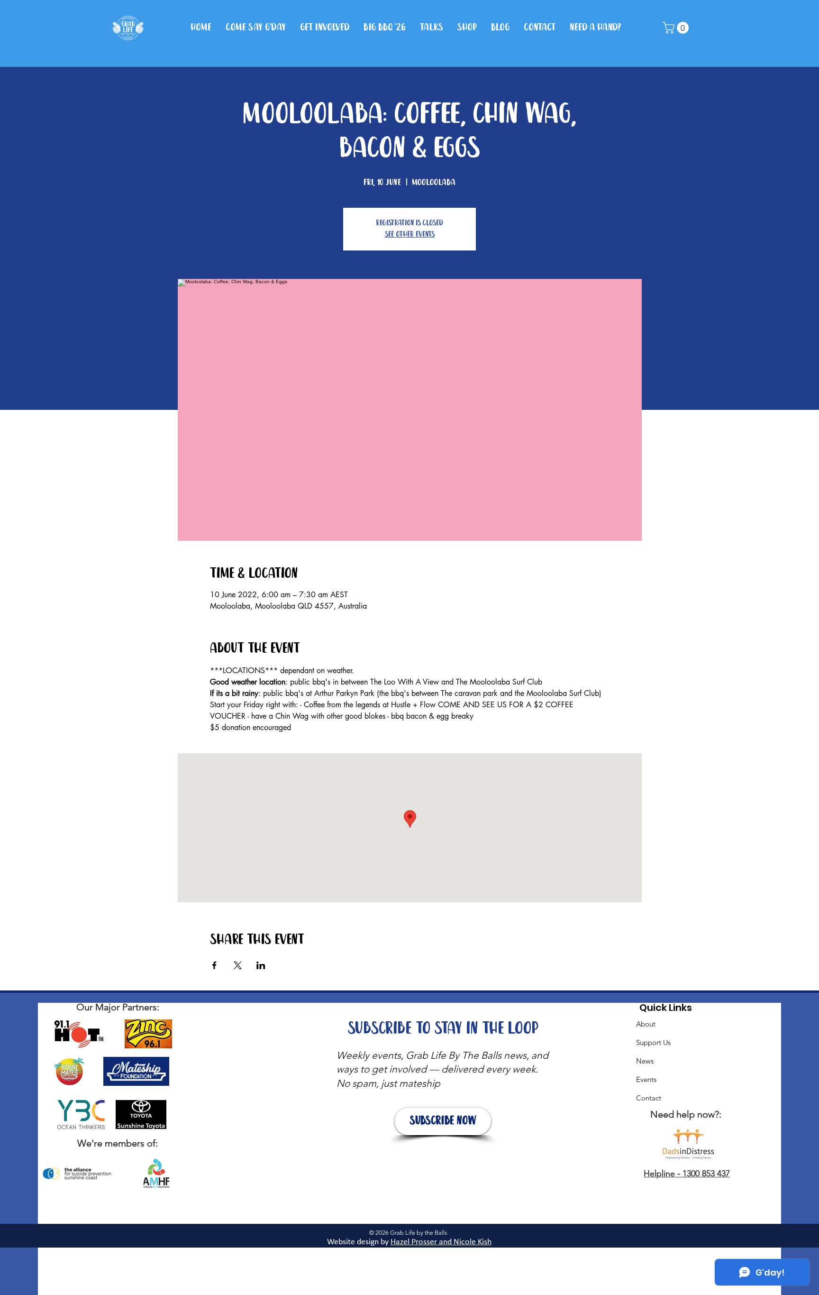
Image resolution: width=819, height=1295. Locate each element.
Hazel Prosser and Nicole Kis (439, 1242)
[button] (677, 28)
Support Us (653, 1042)
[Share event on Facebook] (214, 965)
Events (646, 1079)
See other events (410, 234)
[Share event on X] (237, 965)
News (645, 1060)
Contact (648, 1097)
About (645, 1023)
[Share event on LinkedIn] (260, 965)
